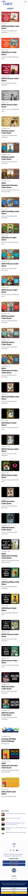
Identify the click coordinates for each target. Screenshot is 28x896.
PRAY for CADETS (14, 864)
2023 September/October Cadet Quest (9, 556)
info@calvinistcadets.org (14, 880)
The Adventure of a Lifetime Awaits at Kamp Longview (16, 828)
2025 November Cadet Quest (7, 158)
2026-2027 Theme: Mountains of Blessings (16, 832)
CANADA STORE (17, 856)
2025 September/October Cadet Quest (9, 185)
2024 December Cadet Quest (7, 317)
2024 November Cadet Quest (7, 343)
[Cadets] (8, 6)
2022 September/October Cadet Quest (9, 765)
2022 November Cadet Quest (7, 714)
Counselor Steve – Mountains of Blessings (15, 813)
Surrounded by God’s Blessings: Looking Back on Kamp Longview (15, 823)
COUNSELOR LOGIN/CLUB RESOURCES (14, 854)
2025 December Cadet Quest (7, 132)
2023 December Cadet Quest (7, 502)
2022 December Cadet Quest (7, 688)
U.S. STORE (9, 856)
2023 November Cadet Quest (7, 528)
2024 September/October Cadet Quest (9, 370)
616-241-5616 (14, 878)
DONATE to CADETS (14, 861)
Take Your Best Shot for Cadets (13, 818)
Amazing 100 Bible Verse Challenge (8, 740)
